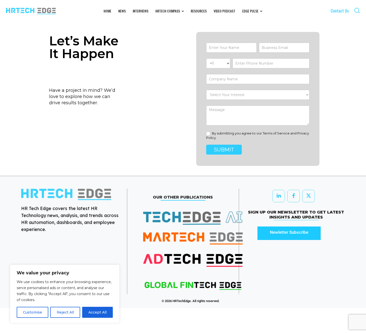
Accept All (97, 312)
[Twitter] (308, 196)
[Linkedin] (278, 196)
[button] (357, 10)
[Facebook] (293, 196)
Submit (224, 150)
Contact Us (340, 10)
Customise (32, 312)
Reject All (65, 312)
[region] (65, 294)
